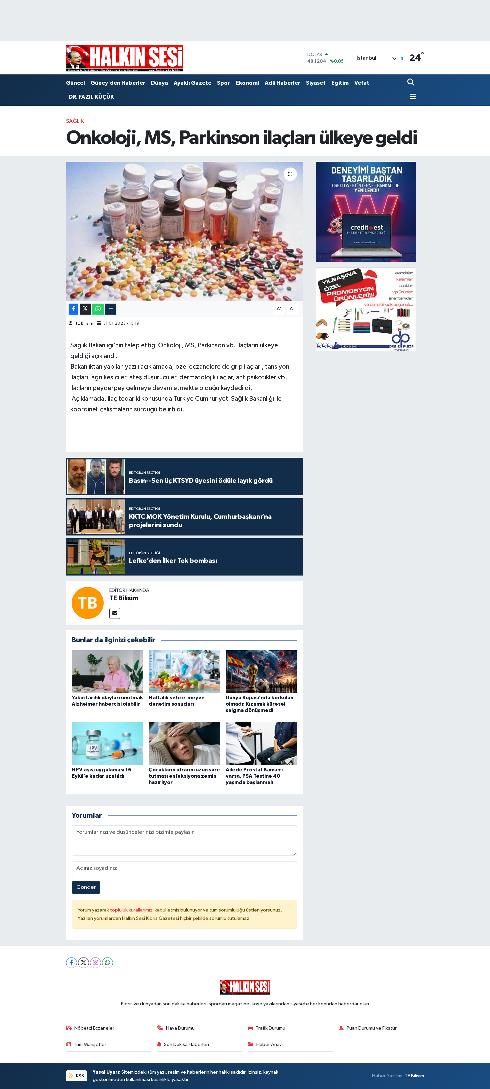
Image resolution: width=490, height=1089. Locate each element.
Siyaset (316, 83)
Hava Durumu (180, 1028)
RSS (79, 1075)
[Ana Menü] (412, 97)
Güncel (75, 83)
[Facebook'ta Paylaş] (73, 309)
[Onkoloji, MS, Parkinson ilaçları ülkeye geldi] (184, 231)
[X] (83, 962)
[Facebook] (71, 962)
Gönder (86, 887)
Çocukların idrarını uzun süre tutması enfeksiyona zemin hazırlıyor (184, 776)
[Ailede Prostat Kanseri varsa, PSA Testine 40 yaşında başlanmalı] (261, 743)
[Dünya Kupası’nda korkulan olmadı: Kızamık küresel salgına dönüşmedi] (261, 671)
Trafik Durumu (270, 1028)
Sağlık (75, 121)
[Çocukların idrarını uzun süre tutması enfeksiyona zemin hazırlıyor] (184, 743)
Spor (223, 83)
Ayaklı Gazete (192, 83)
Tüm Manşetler (90, 1044)
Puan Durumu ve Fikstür (372, 1028)
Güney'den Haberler (118, 83)
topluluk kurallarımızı (132, 910)
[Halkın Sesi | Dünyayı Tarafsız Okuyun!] (124, 58)
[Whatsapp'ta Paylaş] (98, 309)
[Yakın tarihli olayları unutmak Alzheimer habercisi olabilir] (107, 671)
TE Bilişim (414, 1075)
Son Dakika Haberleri (186, 1044)
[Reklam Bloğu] (366, 212)
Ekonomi (247, 83)
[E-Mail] (114, 613)
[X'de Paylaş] (85, 309)
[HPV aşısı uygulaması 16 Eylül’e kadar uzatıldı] (107, 743)
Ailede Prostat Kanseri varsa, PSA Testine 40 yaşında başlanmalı (254, 776)
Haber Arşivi (269, 1044)
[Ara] (411, 83)
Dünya (159, 83)
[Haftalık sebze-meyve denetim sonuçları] (184, 671)
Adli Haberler (282, 83)
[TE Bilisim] (88, 603)
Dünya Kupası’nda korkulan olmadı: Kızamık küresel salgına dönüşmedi (259, 704)
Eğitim (340, 83)
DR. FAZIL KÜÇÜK (91, 97)
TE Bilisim (84, 323)
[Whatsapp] (107, 962)
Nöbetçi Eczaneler (94, 1028)
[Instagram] (95, 962)
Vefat (361, 83)
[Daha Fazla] (110, 309)
